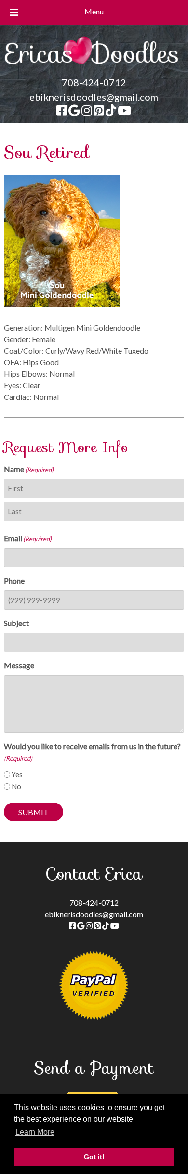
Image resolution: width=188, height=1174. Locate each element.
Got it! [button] (94, 1157)
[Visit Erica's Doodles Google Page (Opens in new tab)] (74, 111)
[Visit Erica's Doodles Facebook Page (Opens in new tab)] (61, 111)
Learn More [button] (34, 1132)
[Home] (94, 69)
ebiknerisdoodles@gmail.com (93, 96)
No (16, 786)
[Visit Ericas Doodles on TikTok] (111, 111)
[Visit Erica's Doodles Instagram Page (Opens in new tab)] (86, 111)
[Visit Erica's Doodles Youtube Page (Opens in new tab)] (124, 111)
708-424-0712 (94, 82)
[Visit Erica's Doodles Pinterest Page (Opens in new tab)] (99, 111)
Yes (17, 774)
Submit (33, 812)
